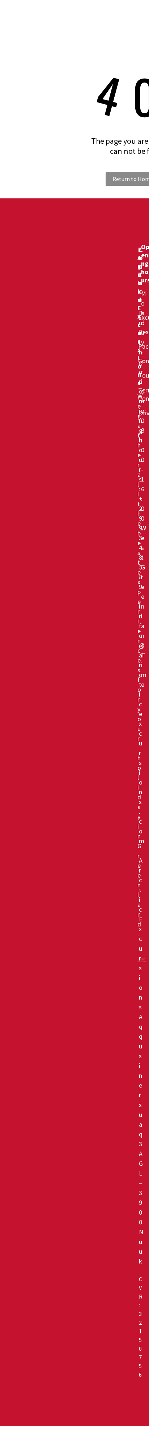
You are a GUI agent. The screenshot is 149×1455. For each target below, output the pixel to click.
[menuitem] (91, 15)
